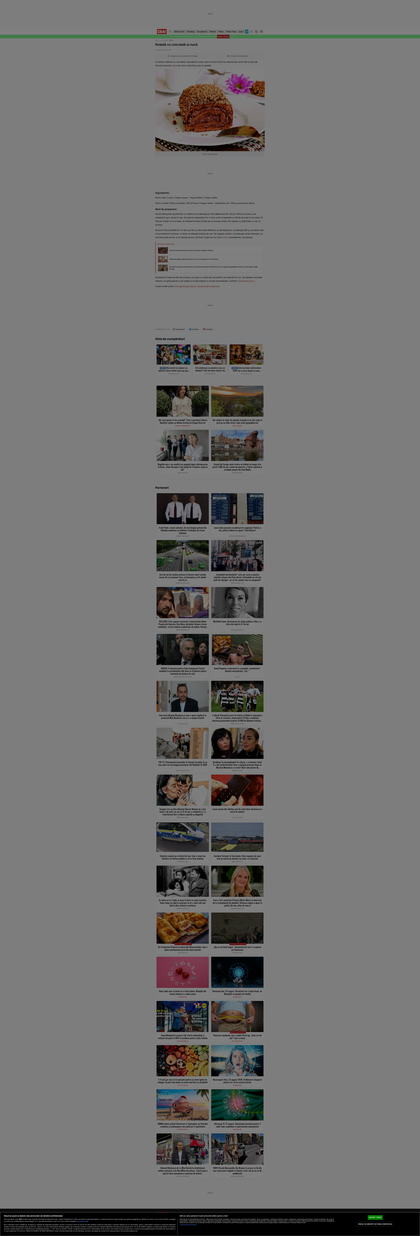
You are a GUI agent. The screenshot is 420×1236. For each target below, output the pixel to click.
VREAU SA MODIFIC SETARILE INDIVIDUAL (375, 1224)
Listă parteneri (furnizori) (188, 1225)
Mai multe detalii (82, 1221)
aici (50, 1229)
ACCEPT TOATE (375, 1217)
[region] (210, 1224)
